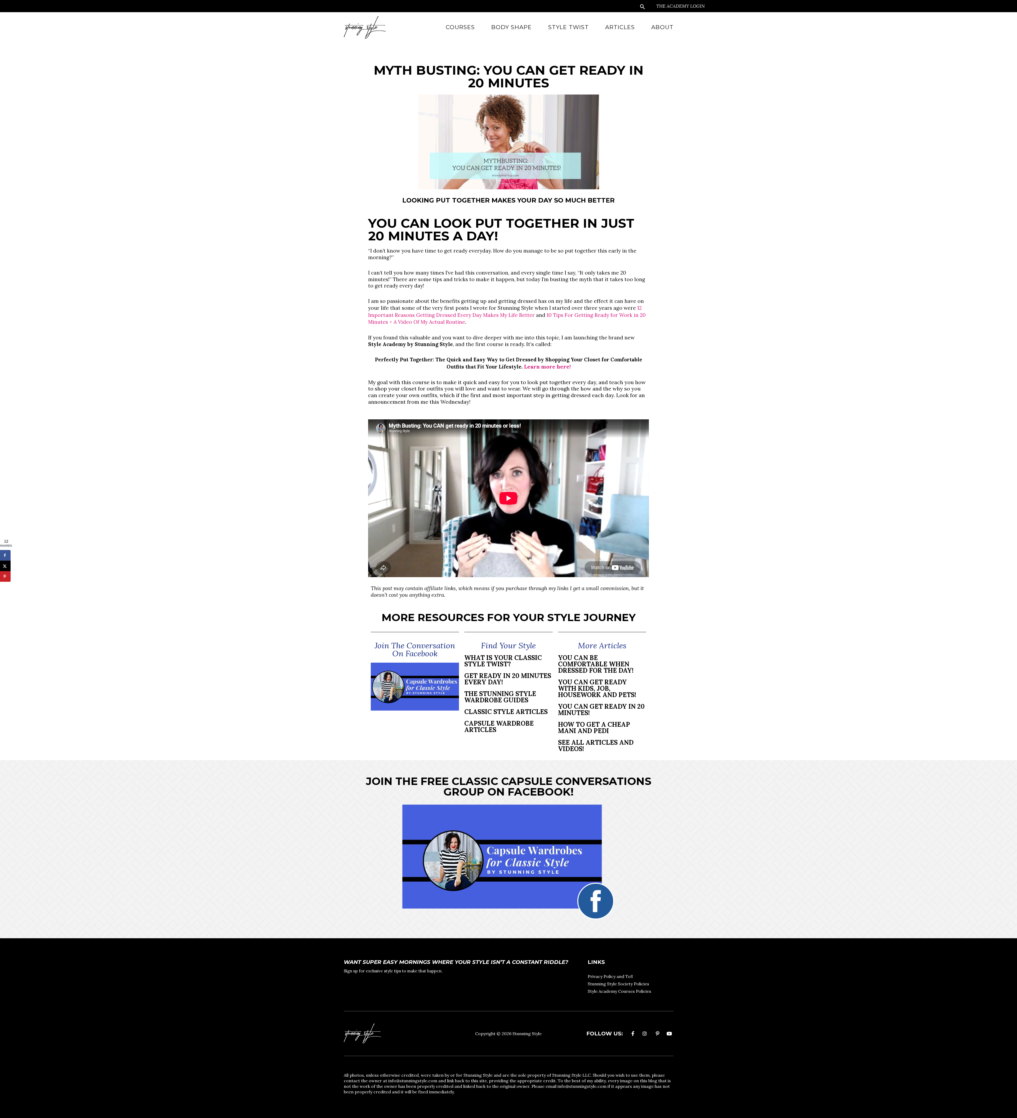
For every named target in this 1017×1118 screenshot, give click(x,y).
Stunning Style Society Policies (618, 983)
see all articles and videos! (596, 745)
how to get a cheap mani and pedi (594, 727)
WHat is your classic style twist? (503, 661)
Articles (620, 27)
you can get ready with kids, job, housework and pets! (597, 688)
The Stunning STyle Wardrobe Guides (500, 697)
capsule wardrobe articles (499, 726)
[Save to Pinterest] (5, 576)
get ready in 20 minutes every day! (507, 679)
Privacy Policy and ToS (610, 976)
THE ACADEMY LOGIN (680, 6)
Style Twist (568, 27)
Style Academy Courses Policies (619, 991)
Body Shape (511, 27)
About (662, 27)
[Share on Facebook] (5, 555)
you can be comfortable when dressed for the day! (596, 664)
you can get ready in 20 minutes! (601, 709)
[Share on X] (5, 566)
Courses (460, 27)
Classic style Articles (506, 712)
